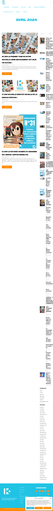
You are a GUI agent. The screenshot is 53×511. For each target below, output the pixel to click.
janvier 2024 (42, 421)
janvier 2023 (42, 430)
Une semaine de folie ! (48, 339)
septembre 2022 (43, 437)
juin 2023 (42, 427)
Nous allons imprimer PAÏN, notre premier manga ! (48, 238)
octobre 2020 (42, 466)
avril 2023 (42, 428)
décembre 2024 (43, 414)
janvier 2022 (42, 446)
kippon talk (42, 396)
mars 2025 (42, 410)
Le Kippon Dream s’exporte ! (48, 251)
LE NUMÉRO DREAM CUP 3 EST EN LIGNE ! (48, 192)
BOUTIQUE (21, 491)
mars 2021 (42, 461)
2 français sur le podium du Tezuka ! (48, 354)
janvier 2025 (42, 412)
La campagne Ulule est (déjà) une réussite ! (49, 331)
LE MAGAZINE (22, 487)
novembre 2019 (43, 479)
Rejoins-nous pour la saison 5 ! (48, 105)
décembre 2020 (43, 463)
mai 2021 (42, 457)
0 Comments (22, 65)
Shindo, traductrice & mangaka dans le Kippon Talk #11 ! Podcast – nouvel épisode (49, 132)
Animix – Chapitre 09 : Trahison (48, 366)
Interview (42, 394)
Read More (7, 73)
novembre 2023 (43, 423)
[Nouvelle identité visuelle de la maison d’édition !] (20, 86)
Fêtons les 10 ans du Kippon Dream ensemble (49, 76)
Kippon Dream (16, 65)
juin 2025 (42, 407)
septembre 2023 (43, 425)
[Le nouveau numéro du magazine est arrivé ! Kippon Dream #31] (20, 131)
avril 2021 (42, 459)
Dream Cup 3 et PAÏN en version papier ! (48, 320)
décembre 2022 (43, 432)
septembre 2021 (43, 454)
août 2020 (42, 470)
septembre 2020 (43, 468)
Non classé (11, 65)
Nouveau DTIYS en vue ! (48, 218)
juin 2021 (42, 455)
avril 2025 (42, 409)
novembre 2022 (43, 434)
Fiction (41, 392)
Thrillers (41, 399)
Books (41, 390)
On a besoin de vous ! (48, 275)
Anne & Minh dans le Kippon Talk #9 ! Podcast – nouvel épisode (48, 378)
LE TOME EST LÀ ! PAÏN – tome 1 (48, 155)
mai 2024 (42, 416)
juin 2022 (42, 439)
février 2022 (42, 445)
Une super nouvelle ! (48, 227)
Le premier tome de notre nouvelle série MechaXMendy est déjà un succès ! (19, 60)
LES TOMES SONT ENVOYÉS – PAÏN (49, 146)
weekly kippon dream (44, 401)
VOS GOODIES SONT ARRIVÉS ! (49, 310)
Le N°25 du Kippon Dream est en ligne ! (48, 181)
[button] (50, 498)
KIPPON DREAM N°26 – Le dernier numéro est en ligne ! (48, 117)
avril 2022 (42, 441)
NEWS (21, 494)
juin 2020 (42, 473)
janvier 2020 (42, 475)
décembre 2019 (43, 477)
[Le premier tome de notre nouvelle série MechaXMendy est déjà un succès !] (20, 43)
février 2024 (42, 419)
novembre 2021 (43, 450)
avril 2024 (42, 418)
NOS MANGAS (22, 489)
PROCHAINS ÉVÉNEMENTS (24, 496)
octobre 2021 (42, 452)
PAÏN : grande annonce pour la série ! (48, 88)
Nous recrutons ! (49, 291)
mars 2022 (42, 443)
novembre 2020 (43, 464)
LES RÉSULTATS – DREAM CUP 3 (49, 172)
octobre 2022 (42, 436)
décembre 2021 (43, 448)
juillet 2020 (42, 472)
